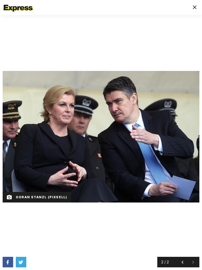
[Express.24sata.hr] (18, 3)
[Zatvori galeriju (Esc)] (194, 7)
